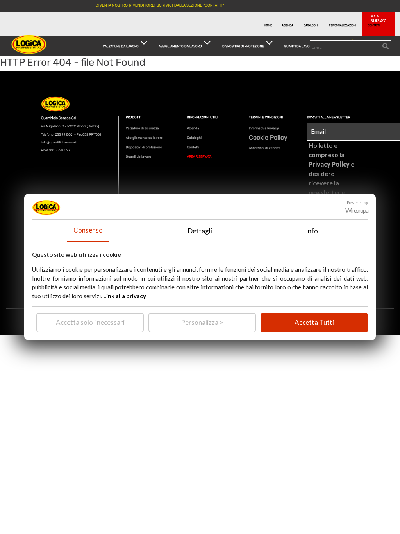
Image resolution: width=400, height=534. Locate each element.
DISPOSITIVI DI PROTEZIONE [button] (243, 46)
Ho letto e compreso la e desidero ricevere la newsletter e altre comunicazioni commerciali (331, 183)
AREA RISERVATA (199, 156)
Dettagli (200, 231)
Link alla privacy (124, 295)
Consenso (88, 230)
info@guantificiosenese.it (59, 142)
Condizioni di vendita (264, 148)
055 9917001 (64, 134)
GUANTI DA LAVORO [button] (299, 46)
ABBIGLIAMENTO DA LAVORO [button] (180, 46)
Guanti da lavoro (138, 156)
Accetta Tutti (314, 322)
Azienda (193, 128)
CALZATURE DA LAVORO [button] (121, 46)
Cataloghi (194, 138)
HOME (268, 25)
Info (312, 231)
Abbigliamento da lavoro (144, 138)
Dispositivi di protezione (144, 147)
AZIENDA (287, 25)
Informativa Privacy (264, 128)
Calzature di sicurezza (142, 128)
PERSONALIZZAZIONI (340, 25)
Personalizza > (202, 322)
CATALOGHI (311, 25)
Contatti (193, 147)
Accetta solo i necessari (90, 322)
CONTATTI (374, 25)
